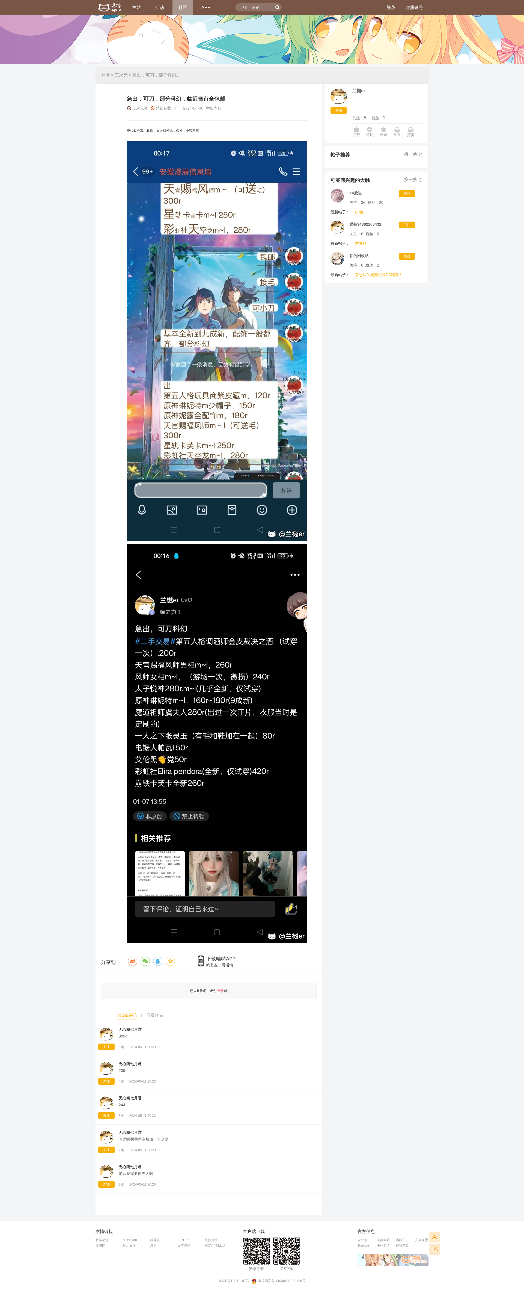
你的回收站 (359, 255)
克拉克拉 (211, 1240)
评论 (370, 134)
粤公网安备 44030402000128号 (281, 1281)
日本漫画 (183, 1245)
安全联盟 (421, 1240)
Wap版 (363, 1240)
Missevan (130, 1240)
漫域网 (100, 1245)
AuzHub (183, 1240)
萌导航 (155, 1240)
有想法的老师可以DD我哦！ (379, 275)
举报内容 (213, 108)
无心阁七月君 (130, 1029)
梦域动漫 (102, 1240)
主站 (136, 7)
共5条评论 (127, 1015)
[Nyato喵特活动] (109, 7)
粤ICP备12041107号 (234, 1281)
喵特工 (401, 1240)
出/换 (359, 212)
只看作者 (154, 1015)
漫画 (153, 1245)
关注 (106, 1047)
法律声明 (383, 1240)
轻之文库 (129, 1245)
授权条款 (402, 1245)
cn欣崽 (356, 193)
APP (205, 7)
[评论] (434, 1249)
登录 (391, 7)
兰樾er (358, 90)
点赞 (356, 134)
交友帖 (361, 243)
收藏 (383, 134)
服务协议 (383, 1245)
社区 (182, 7)
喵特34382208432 (365, 224)
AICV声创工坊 (215, 1245)
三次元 (121, 75)
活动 (159, 7)
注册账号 (414, 7)
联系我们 (364, 1245)
